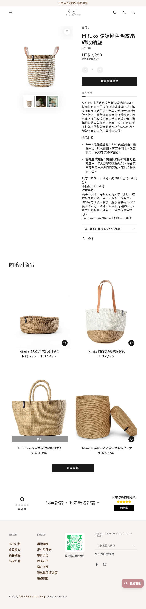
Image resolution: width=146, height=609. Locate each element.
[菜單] (10, 12)
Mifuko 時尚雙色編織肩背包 (106, 351)
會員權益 (15, 549)
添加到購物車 (110, 81)
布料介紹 (43, 555)
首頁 (84, 27)
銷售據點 (15, 555)
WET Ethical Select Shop (32, 596)
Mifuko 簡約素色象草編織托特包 (39, 448)
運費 (95, 59)
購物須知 (43, 544)
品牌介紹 (15, 544)
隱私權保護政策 (47, 572)
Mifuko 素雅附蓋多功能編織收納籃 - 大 (106, 448)
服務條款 (43, 578)
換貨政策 (43, 567)
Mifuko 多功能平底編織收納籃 (39, 351)
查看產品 (65, 343)
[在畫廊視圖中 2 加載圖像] (41, 101)
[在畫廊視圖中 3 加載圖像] (52, 101)
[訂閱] (135, 545)
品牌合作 (15, 561)
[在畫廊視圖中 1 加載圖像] (29, 101)
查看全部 (73, 468)
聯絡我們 (43, 561)
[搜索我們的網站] (114, 12)
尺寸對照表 (44, 549)
